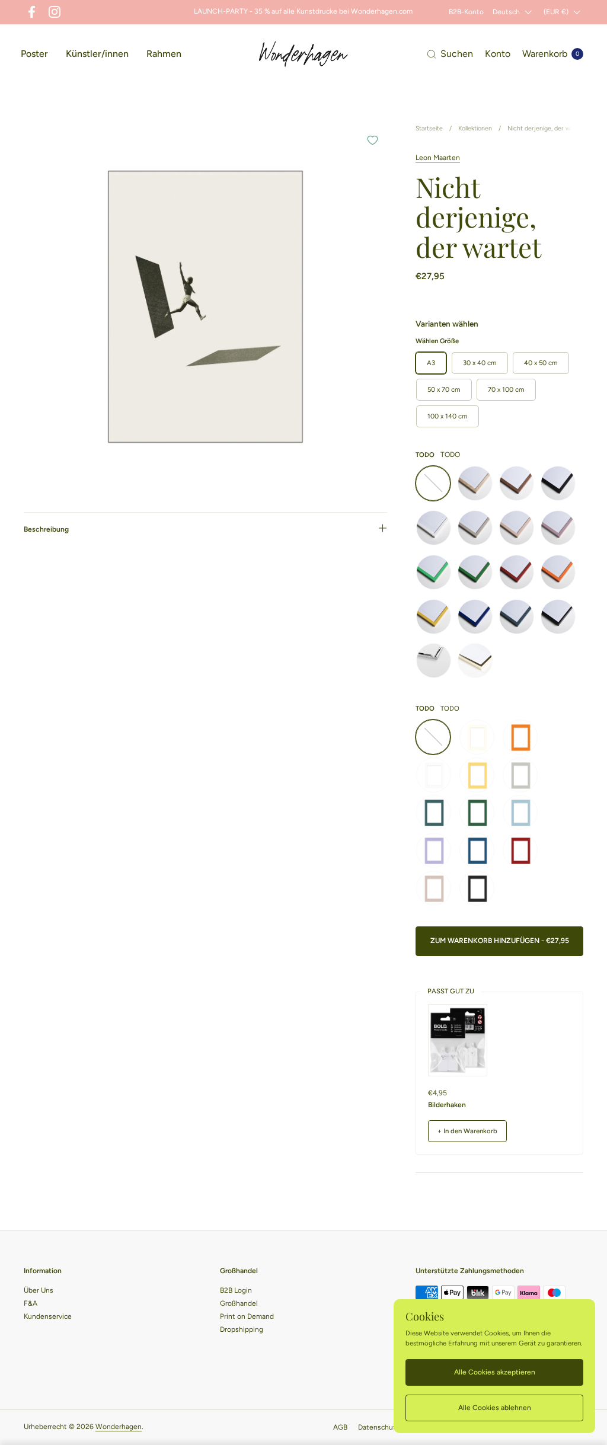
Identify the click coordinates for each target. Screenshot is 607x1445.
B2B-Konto (466, 12)
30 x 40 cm (480, 363)
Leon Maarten (438, 158)
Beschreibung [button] (46, 529)
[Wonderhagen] (303, 54)
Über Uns (38, 1290)
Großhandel (239, 1303)
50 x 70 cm (444, 389)
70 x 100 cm (506, 389)
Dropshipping (241, 1329)
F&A (30, 1303)
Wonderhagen (118, 1426)
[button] (450, 54)
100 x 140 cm (447, 416)
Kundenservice (48, 1316)
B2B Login (236, 1290)
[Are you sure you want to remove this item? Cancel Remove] (205, 306)
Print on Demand (247, 1316)
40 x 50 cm (541, 363)
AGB (340, 1427)
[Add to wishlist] (372, 140)
